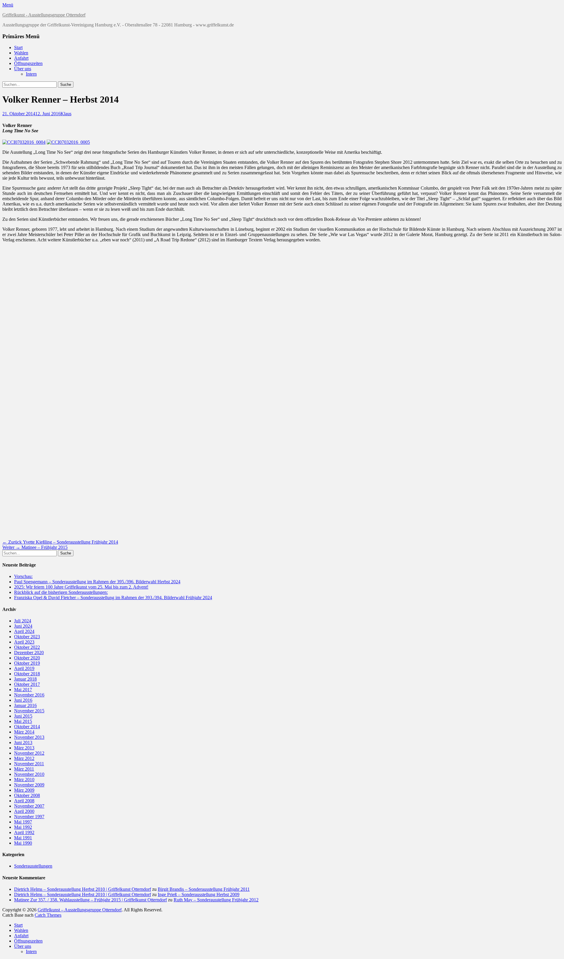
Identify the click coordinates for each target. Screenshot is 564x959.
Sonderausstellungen (33, 865)
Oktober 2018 (27, 673)
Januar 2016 (25, 705)
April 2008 (24, 800)
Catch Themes (48, 915)
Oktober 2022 (27, 647)
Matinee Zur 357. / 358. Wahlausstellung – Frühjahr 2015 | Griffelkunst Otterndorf (90, 899)
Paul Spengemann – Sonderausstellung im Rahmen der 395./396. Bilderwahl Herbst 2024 (97, 581)
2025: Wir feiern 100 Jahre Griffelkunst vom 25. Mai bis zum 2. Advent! (81, 586)
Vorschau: (23, 576)
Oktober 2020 (27, 657)
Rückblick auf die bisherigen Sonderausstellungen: (61, 592)
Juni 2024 (23, 626)
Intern (31, 73)
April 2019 (24, 668)
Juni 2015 (23, 716)
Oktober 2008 (27, 795)
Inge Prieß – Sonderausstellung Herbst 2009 (198, 894)
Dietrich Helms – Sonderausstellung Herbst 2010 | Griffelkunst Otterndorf (82, 889)
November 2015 (29, 710)
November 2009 (29, 784)
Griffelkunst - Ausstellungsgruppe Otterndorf (43, 14)
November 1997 (29, 816)
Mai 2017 (23, 689)
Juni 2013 (23, 742)
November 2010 (29, 774)
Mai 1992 (23, 827)
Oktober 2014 (27, 726)
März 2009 (24, 790)
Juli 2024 (22, 620)
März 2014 (24, 731)
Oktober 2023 (27, 636)
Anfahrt (21, 58)
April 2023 (24, 641)
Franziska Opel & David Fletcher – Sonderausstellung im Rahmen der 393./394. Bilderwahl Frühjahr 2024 (113, 597)
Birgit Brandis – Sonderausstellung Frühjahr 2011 (204, 889)
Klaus (66, 113)
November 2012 (29, 753)
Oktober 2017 (27, 684)
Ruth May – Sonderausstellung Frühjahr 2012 (216, 899)
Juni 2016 (23, 700)
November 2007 (29, 805)
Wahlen (21, 52)
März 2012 (24, 758)
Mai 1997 (23, 821)
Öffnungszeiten (28, 63)
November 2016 (29, 694)
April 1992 (24, 832)
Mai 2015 (23, 721)
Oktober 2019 (27, 663)
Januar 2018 (25, 678)
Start (18, 47)
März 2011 (24, 768)
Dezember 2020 (29, 652)
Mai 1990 (23, 843)
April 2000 (24, 811)
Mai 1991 (23, 837)
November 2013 (29, 737)
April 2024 (24, 631)
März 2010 (24, 779)
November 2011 (29, 763)
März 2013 (24, 747)
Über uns (22, 68)
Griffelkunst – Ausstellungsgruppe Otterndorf (80, 909)
